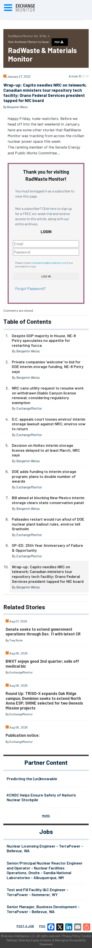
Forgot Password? (30, 288)
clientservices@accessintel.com (49, 262)
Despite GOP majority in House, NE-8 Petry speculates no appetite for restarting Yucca (44, 340)
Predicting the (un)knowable (32, 778)
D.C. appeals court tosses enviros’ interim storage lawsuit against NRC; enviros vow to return (49, 424)
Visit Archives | (18, 42)
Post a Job (25, 926)
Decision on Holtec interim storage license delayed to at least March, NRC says (46, 450)
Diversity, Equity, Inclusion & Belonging (43, 940)
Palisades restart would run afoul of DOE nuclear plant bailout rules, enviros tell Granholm (48, 524)
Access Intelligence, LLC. (20, 936)
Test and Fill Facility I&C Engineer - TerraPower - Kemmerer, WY (37, 892)
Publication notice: (23, 735)
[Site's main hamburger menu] (8, 8)
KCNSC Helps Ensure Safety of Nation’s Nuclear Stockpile (41, 797)
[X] (59, 926)
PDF (57, 42)
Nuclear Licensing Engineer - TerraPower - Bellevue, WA (45, 848)
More (46, 816)
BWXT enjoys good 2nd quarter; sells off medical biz (42, 664)
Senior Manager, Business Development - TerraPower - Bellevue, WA (43, 909)
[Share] (86, 926)
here (53, 208)
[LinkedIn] (68, 926)
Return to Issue (38, 42)
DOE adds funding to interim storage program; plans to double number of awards (44, 476)
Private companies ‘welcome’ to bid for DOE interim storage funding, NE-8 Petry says (48, 366)
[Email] (77, 926)
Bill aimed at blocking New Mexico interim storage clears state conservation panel (48, 500)
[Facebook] (50, 926)
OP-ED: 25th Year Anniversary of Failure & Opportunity (47, 548)
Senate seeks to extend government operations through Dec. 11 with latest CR (43, 632)
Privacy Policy (71, 936)
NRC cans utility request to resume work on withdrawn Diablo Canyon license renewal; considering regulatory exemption (48, 395)
